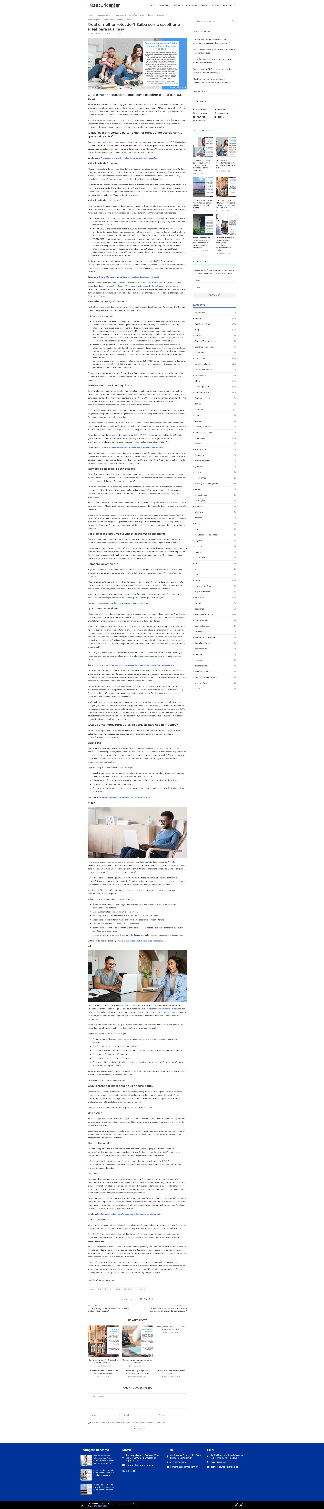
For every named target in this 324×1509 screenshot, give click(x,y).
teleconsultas (215, 648)
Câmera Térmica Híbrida (215, 341)
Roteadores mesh (97, 1161)
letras (215, 523)
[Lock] (241, 1505)
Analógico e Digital (215, 324)
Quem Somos (164, 5)
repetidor (111, 626)
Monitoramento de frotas (215, 535)
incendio (215, 489)
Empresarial (215, 438)
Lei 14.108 (94, 1234)
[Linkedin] (134, 1471)
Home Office (122, 1005)
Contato (227, 5)
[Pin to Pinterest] (149, 1299)
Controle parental (215, 398)
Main (215, 529)
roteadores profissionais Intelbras (166, 1009)
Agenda (204, 5)
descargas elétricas (215, 426)
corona (215, 404)
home (118, 1289)
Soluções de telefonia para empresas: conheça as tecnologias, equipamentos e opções (225, 244)
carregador (215, 352)
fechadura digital (215, 461)
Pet (215, 563)
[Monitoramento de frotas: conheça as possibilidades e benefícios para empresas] (203, 224)
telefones (215, 660)
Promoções (191, 5)
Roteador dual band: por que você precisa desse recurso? (124, 797)
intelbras (128, 1289)
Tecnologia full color (215, 643)
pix (215, 569)
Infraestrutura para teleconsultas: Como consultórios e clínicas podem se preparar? (202, 165)
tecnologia (215, 631)
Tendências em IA (215, 671)
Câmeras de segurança (215, 347)
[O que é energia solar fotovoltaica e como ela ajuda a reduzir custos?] (203, 187)
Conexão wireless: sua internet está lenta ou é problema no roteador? (131, 447)
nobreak (215, 546)
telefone (215, 654)
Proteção (215, 580)
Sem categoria (215, 620)
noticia (215, 552)
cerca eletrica (215, 375)
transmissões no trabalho (215, 677)
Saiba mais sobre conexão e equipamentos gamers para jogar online (131, 1214)
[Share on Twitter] (147, 1299)
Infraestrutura (215, 495)
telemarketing (215, 666)
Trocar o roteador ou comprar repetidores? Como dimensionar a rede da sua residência (135, 665)
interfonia (215, 512)
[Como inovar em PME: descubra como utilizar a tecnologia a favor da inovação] (103, 1341)
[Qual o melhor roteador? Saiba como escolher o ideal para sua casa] (226, 147)
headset (215, 472)
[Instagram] (129, 1471)
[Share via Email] (152, 1299)
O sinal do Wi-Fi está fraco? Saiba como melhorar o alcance (123, 603)
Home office (108, 20)
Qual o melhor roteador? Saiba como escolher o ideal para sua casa (226, 164)
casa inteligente (104, 15)
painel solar (215, 557)
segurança (215, 609)
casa (92, 1289)
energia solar (215, 449)
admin (100, 33)
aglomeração (215, 312)
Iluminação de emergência (215, 483)
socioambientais (215, 626)
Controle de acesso (215, 392)
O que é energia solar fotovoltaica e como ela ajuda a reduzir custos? (202, 204)
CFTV (215, 381)
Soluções (178, 5)
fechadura (215, 455)
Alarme (215, 318)
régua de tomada (215, 592)
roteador (140, 1289)
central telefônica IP (215, 369)
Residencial (215, 597)
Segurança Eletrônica (215, 614)
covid (215, 415)
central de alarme (215, 364)
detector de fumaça (215, 432)
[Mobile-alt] (236, 1505)
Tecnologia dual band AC (215, 637)
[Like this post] (141, 1299)
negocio (215, 540)
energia (215, 443)
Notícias (215, 5)
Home (152, 5)
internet (129, 20)
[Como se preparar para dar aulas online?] (137, 1341)
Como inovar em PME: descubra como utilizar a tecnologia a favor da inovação (225, 204)
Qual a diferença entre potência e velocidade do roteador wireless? (129, 277)
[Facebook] (124, 1471)
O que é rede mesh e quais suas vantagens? (143, 941)
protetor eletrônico (215, 586)
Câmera (215, 335)
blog (215, 330)
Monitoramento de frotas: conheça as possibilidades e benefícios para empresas (201, 243)
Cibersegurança (215, 387)
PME (215, 574)
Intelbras (119, 20)
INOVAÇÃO (215, 500)
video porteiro (215, 683)
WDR (215, 688)
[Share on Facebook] (144, 1299)
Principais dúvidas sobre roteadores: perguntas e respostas (128, 158)
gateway (215, 466)
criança (215, 421)
